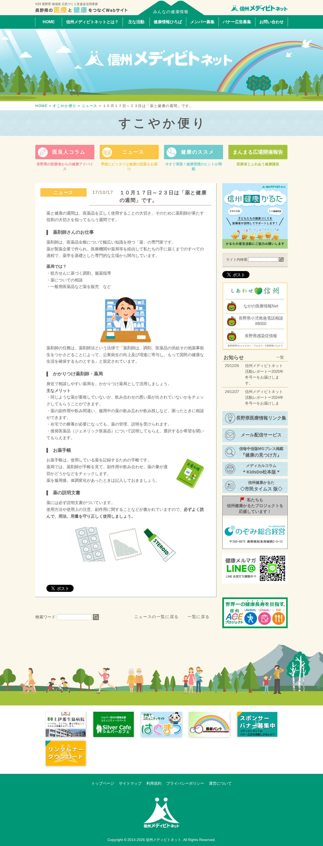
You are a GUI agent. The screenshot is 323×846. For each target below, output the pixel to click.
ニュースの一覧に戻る (156, 617)
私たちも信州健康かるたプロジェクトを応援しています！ (255, 506)
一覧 (280, 357)
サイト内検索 (236, 259)
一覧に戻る (198, 617)
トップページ (102, 783)
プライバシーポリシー (185, 783)
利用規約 (154, 783)
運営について (220, 783)
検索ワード (45, 617)
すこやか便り (163, 123)
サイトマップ (130, 783)
